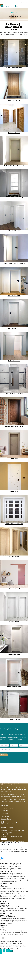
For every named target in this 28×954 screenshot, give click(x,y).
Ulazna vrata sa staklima (14, 524)
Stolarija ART (14, 12)
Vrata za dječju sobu (14, 589)
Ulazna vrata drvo (14, 133)
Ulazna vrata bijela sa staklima (14, 198)
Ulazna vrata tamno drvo (14, 426)
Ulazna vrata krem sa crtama (14, 165)
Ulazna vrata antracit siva (14, 393)
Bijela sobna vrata (14, 230)
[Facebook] (22, 1)
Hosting (19, 841)
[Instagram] (24, 1)
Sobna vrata (14, 459)
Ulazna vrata (14, 556)
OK (8, 950)
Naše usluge (5, 816)
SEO (23, 841)
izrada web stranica (8, 841)
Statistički (2, 929)
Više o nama (5, 810)
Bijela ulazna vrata (14, 687)
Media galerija (6, 819)
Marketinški (3, 940)
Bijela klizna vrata (14, 361)
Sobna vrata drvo (14, 100)
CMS (16, 841)
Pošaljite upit (4, 754)
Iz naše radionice (14, 719)
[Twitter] (26, 1)
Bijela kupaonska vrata (14, 68)
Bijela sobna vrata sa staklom (14, 263)
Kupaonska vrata (14, 654)
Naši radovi (4, 813)
